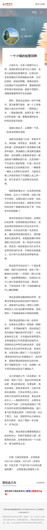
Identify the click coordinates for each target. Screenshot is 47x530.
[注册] (42, 4)
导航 (34, 12)
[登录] (37, 4)
